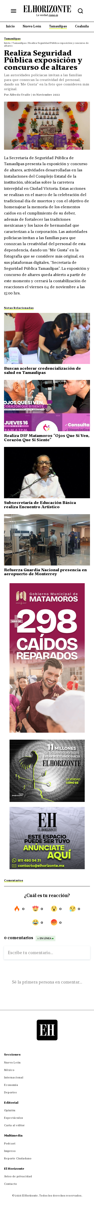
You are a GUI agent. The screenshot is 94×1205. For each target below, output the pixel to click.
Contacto (10, 1184)
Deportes (10, 1092)
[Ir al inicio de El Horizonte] (47, 10)
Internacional (13, 1077)
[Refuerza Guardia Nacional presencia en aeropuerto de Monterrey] (47, 540)
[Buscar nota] (80, 10)
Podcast (9, 1143)
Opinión (9, 1110)
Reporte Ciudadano (17, 1158)
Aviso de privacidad (18, 1176)
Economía (11, 1085)
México (9, 1070)
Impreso (10, 1151)
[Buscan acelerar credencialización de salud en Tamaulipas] (47, 338)
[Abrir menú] (13, 10)
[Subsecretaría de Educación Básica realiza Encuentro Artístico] (47, 472)
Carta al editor (14, 1125)
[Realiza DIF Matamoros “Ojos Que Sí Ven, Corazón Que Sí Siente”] (47, 405)
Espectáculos (13, 1118)
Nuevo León (12, 1062)
